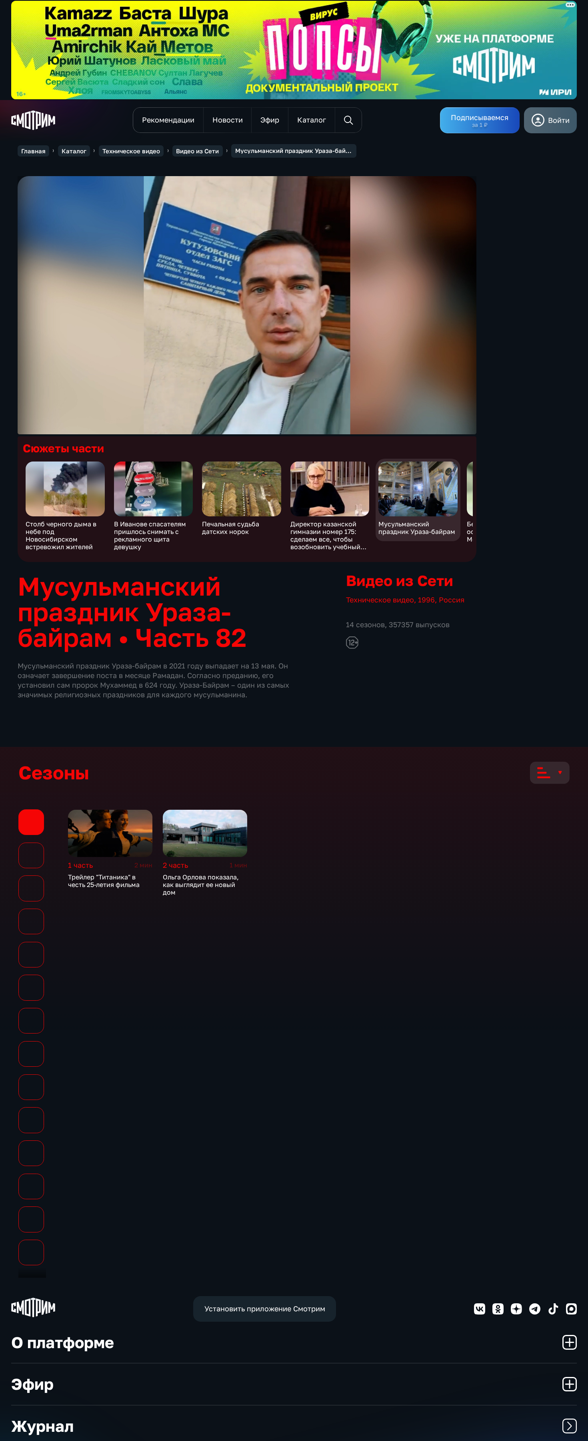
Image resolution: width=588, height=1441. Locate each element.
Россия (451, 599)
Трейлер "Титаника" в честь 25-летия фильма (104, 881)
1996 (426, 599)
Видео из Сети (197, 151)
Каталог (74, 151)
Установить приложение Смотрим (264, 1308)
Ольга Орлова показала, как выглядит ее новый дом (201, 885)
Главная (33, 151)
